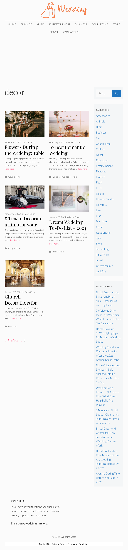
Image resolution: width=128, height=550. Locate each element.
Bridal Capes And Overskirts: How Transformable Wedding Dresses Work (106, 437)
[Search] (116, 93)
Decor (99, 154)
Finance (26, 24)
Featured (12, 326)
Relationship (103, 232)
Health (100, 193)
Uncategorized (104, 266)
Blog (98, 127)
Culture (100, 149)
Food (99, 182)
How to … (101, 204)
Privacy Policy (59, 544)
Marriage (101, 221)
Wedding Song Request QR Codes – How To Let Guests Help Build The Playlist (107, 396)
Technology (102, 249)
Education (102, 160)
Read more (9, 169)
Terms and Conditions (78, 544)
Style (116, 24)
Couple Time (100, 24)
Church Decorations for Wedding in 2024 (22, 303)
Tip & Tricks (71, 176)
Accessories (103, 116)
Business (81, 24)
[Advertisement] (64, 59)
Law (98, 210)
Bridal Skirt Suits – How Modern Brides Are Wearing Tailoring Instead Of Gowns (108, 459)
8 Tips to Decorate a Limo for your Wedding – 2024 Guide (23, 227)
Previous (11, 340)
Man (98, 215)
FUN (99, 188)
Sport (99, 238)
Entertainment (59, 24)
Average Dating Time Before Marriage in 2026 (108, 478)
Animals (100, 121)
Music (40, 24)
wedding (101, 271)
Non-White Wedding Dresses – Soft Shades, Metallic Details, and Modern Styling (108, 374)
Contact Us (71, 32)
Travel (54, 32)
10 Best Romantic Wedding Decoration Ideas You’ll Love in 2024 (68, 156)
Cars (98, 138)
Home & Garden (105, 199)
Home (12, 24)
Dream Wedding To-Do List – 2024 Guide (67, 228)
